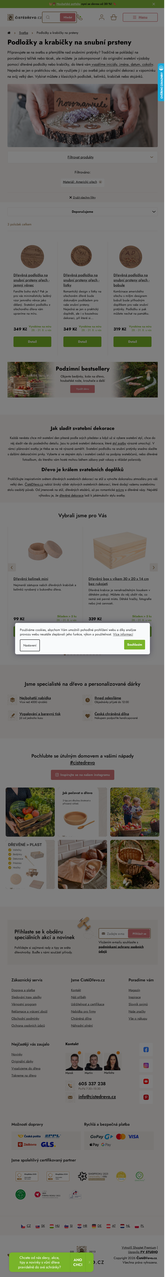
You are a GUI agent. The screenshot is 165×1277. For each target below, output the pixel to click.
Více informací (122, 634)
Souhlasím (133, 644)
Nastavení (28, 645)
